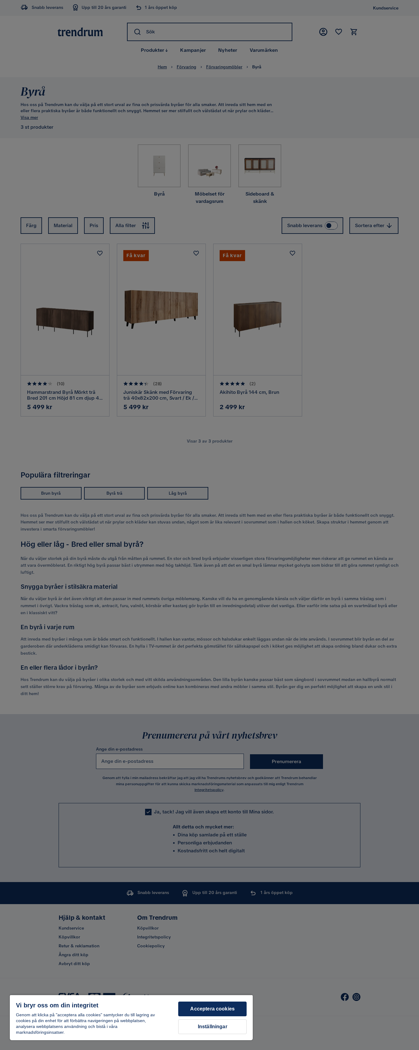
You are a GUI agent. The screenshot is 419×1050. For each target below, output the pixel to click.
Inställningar (212, 1026)
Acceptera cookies (212, 1008)
